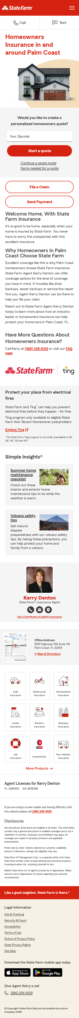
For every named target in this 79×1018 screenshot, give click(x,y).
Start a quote (39, 151)
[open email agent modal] (39, 610)
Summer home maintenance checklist (23, 474)
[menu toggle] (72, 8)
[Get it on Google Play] (47, 972)
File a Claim (39, 187)
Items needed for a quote (40, 168)
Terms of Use (12, 932)
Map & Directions (49, 654)
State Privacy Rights (17, 945)
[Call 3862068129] (30, 609)
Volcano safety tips (23, 518)
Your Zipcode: (20, 136)
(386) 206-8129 (36, 348)
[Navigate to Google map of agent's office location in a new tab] (48, 609)
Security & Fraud (15, 920)
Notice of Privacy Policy (19, 938)
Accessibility (12, 926)
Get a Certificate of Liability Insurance (39, 616)
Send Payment (39, 202)
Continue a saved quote (38, 163)
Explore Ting (14, 430)
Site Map (10, 951)
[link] (20, 8)
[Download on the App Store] (17, 972)
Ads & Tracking (14, 914)
